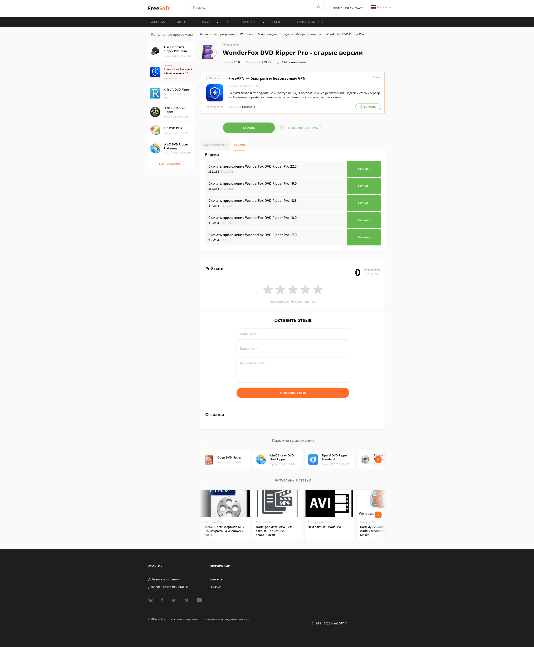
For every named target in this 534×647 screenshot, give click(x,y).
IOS (227, 22)
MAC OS (182, 22)
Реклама (215, 587)
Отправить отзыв (293, 393)
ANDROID (248, 22)
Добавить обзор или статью (168, 587)
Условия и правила (184, 619)
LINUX (205, 22)
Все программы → (172, 164)
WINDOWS (158, 22)
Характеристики (215, 145)
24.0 (231, 62)
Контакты (216, 579)
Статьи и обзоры (310, 22)
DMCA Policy (157, 619)
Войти (338, 7)
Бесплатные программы (217, 34)
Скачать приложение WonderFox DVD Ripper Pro (252, 166)
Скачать (249, 128)
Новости (278, 22)
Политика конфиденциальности (226, 619)
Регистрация (354, 7)
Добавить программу (163, 579)
